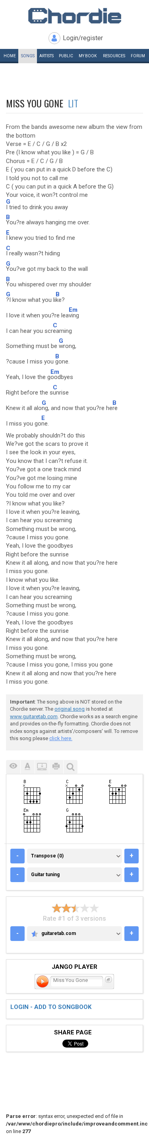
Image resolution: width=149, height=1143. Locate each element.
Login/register (83, 38)
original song (69, 709)
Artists (46, 56)
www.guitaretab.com (34, 716)
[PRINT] (56, 767)
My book (88, 56)
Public (66, 56)
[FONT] (27, 767)
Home (10, 56)
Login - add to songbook (50, 1007)
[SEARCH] (70, 767)
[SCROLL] (42, 767)
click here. (60, 738)
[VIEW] (13, 767)
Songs (28, 56)
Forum (138, 56)
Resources (114, 56)
